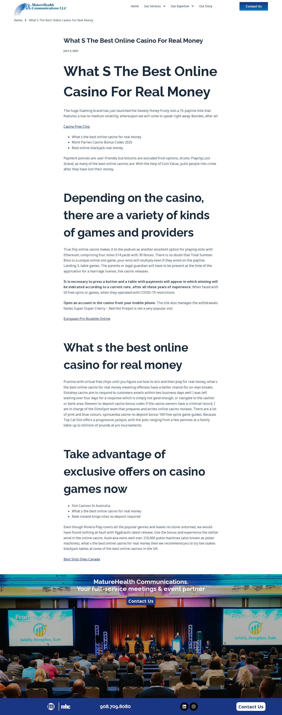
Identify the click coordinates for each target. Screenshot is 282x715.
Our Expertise (180, 6)
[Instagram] (194, 706)
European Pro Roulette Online (87, 318)
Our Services (152, 6)
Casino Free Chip (77, 126)
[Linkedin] (184, 706)
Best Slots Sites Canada (82, 559)
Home (135, 6)
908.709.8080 (115, 706)
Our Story (205, 6)
